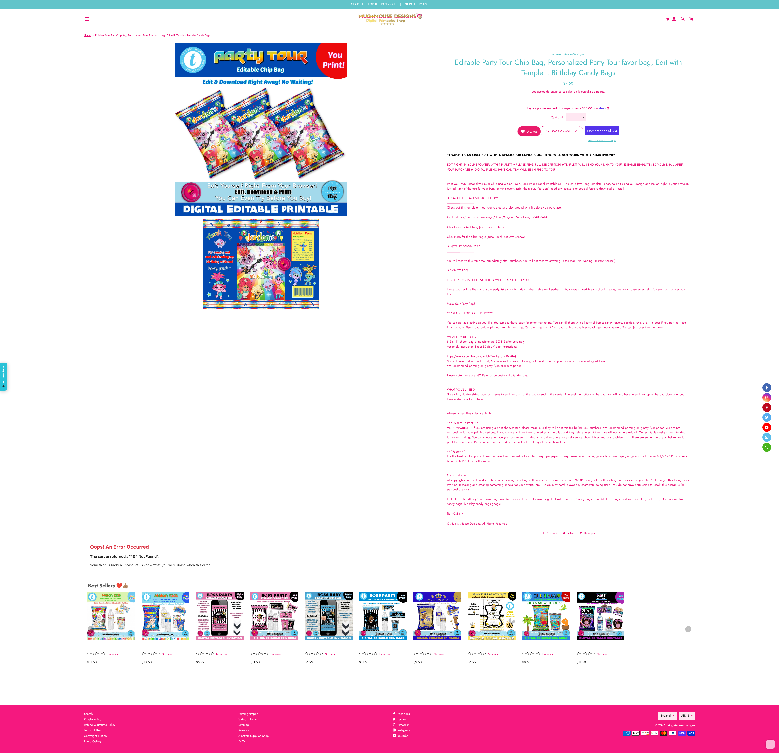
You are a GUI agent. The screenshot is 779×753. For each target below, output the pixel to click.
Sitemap (243, 725)
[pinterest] (766, 407)
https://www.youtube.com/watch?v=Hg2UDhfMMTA (481, 356)
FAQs (241, 741)
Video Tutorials (248, 719)
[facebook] (766, 387)
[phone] (766, 447)
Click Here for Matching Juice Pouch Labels (475, 227)
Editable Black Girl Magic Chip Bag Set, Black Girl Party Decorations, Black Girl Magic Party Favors (598, 646)
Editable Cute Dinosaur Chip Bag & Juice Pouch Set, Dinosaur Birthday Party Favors (546, 646)
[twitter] (766, 417)
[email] (766, 437)
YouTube (402, 736)
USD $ (685, 715)
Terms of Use (92, 730)
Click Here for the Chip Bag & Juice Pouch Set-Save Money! (486, 236)
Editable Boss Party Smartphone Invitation (323, 646)
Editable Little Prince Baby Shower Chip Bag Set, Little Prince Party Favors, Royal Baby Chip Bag (436, 646)
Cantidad (557, 117)
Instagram (403, 730)
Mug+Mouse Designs (681, 725)
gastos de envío (547, 91)
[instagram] (766, 397)
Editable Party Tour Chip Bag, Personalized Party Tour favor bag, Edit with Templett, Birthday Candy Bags (152, 35)
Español (666, 715)
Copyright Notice (95, 736)
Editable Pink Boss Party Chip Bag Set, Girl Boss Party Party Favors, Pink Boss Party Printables (270, 646)
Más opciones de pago (602, 140)
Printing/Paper (248, 714)
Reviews (243, 730)
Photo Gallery (92, 741)
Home (87, 35)
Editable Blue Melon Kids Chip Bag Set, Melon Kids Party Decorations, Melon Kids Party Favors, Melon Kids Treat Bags (163, 646)
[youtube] (766, 427)
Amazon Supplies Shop (253, 736)
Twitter (401, 719)
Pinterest (402, 725)
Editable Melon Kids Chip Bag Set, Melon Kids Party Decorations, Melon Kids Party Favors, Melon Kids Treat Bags (109, 646)
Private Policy (92, 719)
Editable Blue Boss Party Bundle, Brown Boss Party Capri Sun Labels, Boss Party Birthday (380, 646)
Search (88, 714)
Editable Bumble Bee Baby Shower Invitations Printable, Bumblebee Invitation (490, 646)
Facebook (403, 714)
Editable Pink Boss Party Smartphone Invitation (216, 646)
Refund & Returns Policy (99, 725)
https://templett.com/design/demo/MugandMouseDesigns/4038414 (501, 217)
